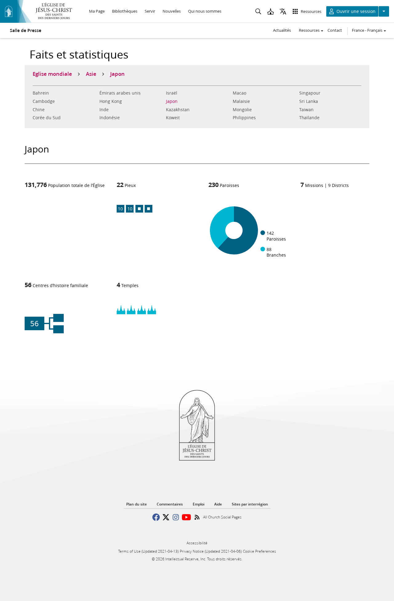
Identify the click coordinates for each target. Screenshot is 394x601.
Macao (239, 93)
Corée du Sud (47, 118)
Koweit (173, 118)
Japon (172, 101)
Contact (335, 30)
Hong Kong (110, 101)
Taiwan (306, 110)
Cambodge (44, 101)
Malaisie (241, 101)
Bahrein (41, 93)
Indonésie (109, 118)
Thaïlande (309, 118)
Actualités (282, 30)
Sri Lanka (308, 101)
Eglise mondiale (52, 73)
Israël (171, 93)
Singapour (309, 93)
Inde (104, 110)
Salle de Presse (25, 30)
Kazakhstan (178, 110)
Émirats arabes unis (120, 93)
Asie (91, 73)
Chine (39, 110)
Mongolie (242, 110)
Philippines (244, 118)
